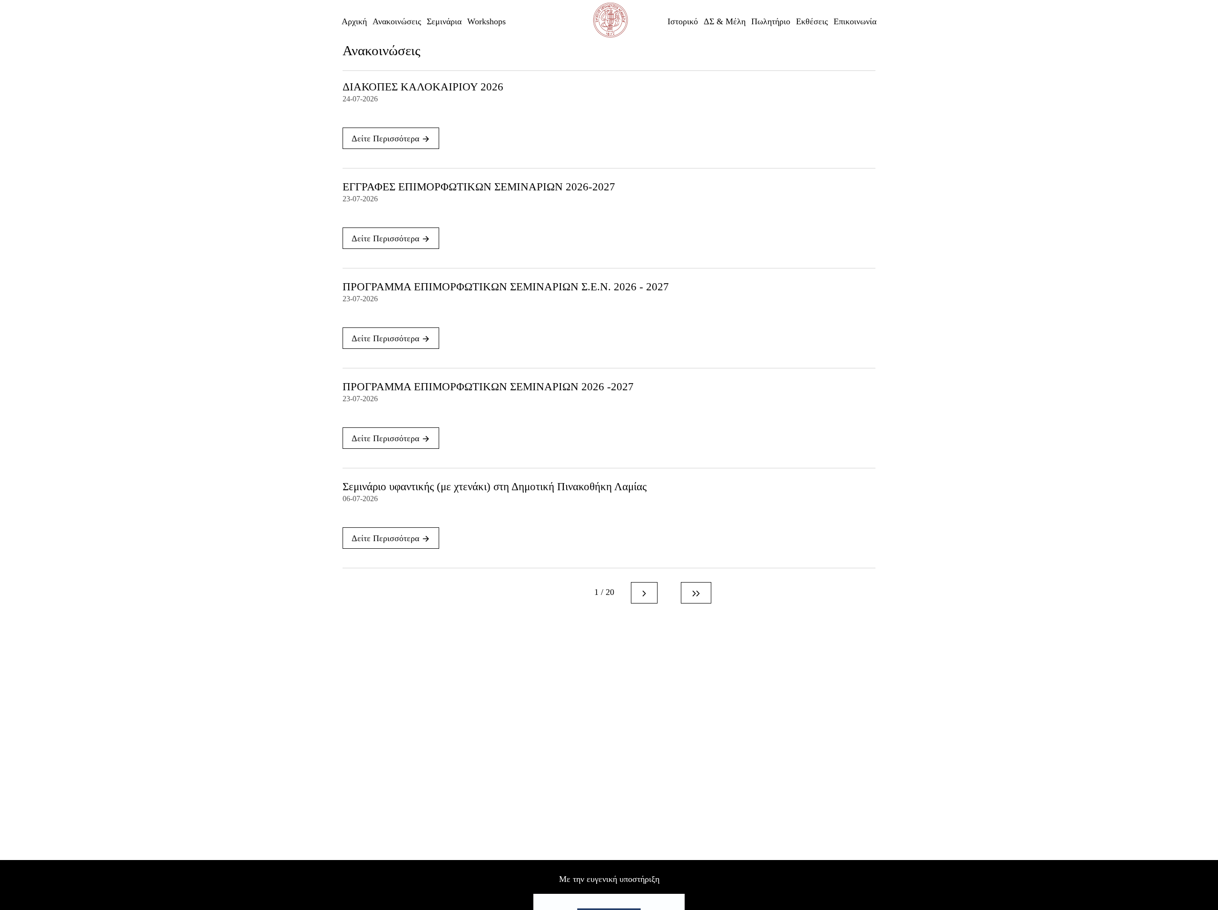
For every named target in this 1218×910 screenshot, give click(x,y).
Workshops (486, 21)
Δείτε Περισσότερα (387, 138)
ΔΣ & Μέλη (725, 21)
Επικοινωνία (855, 21)
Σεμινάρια (444, 21)
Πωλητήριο (770, 21)
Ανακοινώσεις (397, 21)
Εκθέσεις (812, 21)
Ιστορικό (683, 21)
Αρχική (354, 21)
